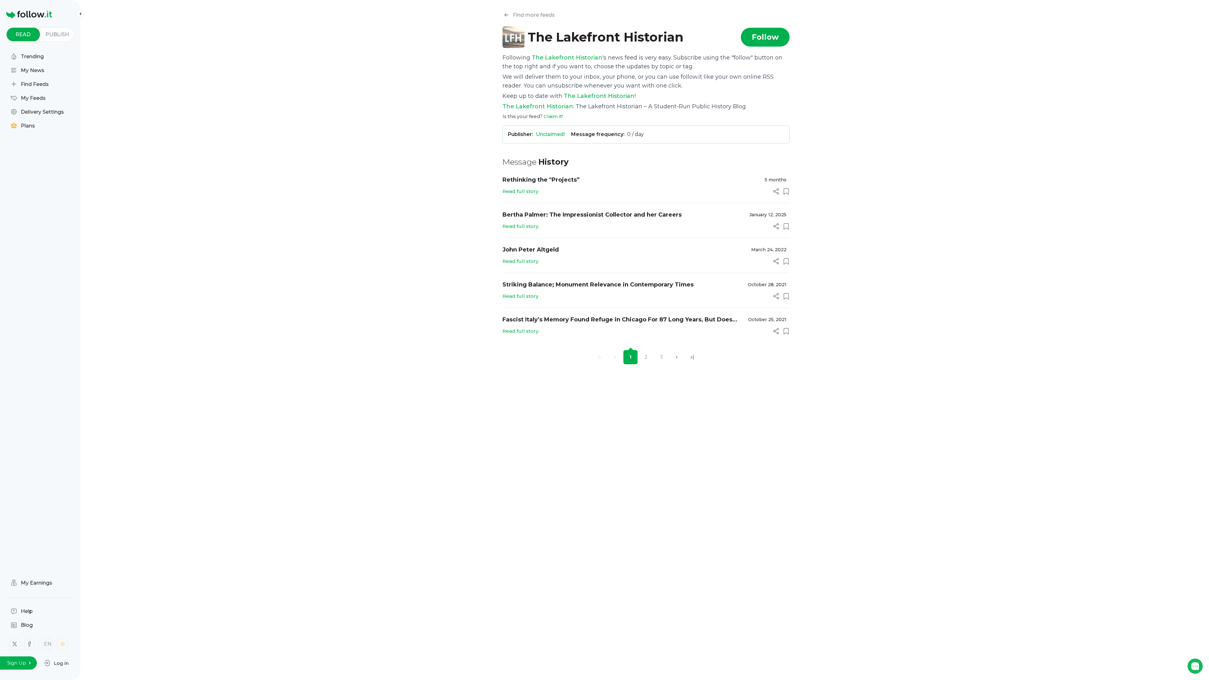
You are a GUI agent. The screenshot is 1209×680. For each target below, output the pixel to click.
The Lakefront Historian (567, 57)
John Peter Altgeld (530, 249)
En (48, 644)
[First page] (600, 357)
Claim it (553, 116)
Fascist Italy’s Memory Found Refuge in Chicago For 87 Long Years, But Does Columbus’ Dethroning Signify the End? (617, 320)
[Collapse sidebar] (80, 14)
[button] (56, 663)
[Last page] (692, 357)
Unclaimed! (550, 134)
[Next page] (677, 357)
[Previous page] (615, 357)
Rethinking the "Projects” (541, 179)
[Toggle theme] (62, 643)
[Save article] (786, 191)
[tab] (23, 34)
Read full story (520, 191)
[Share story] (776, 191)
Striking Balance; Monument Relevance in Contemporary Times (598, 284)
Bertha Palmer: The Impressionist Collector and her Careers (592, 214)
